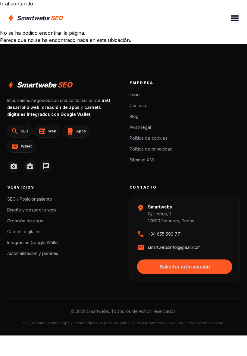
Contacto (139, 105)
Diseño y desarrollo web (31, 209)
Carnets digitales (23, 231)
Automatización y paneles (32, 253)
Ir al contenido (16, 4)
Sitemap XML (142, 159)
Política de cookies (148, 138)
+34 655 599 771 (165, 234)
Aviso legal (140, 127)
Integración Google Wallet (33, 242)
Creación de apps (25, 220)
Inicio (135, 94)
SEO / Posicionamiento (29, 199)
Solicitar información (185, 267)
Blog (134, 116)
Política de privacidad (151, 148)
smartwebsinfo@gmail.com (174, 247)
